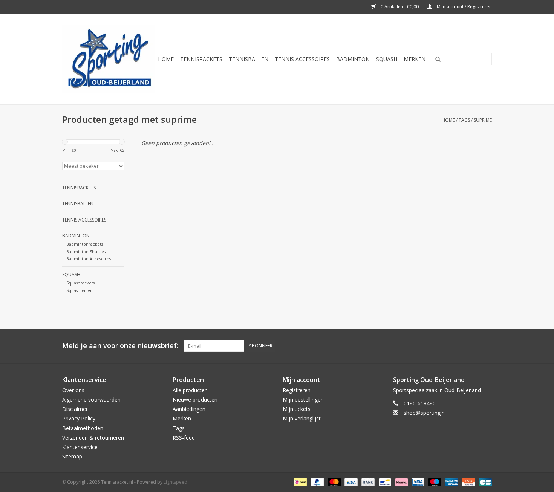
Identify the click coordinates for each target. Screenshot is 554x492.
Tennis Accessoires (302, 59)
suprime (483, 120)
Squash (386, 59)
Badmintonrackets (84, 244)
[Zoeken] (435, 59)
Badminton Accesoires (88, 258)
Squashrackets (80, 283)
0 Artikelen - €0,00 (400, 6)
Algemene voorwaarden (91, 399)
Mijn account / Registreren (464, 6)
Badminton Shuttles (86, 251)
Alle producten (190, 390)
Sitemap (72, 456)
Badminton (353, 59)
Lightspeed (175, 482)
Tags (464, 120)
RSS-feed (184, 437)
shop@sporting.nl (425, 412)
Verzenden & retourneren (93, 437)
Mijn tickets (297, 409)
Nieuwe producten (195, 399)
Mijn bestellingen (303, 399)
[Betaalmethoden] (299, 482)
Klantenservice (80, 447)
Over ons (73, 390)
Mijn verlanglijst (302, 418)
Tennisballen (248, 59)
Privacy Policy (78, 418)
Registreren (297, 390)
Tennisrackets (201, 59)
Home (166, 59)
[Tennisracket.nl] (108, 59)
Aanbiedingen (189, 409)
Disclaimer (75, 409)
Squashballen (79, 290)
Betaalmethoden (82, 428)
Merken (414, 59)
